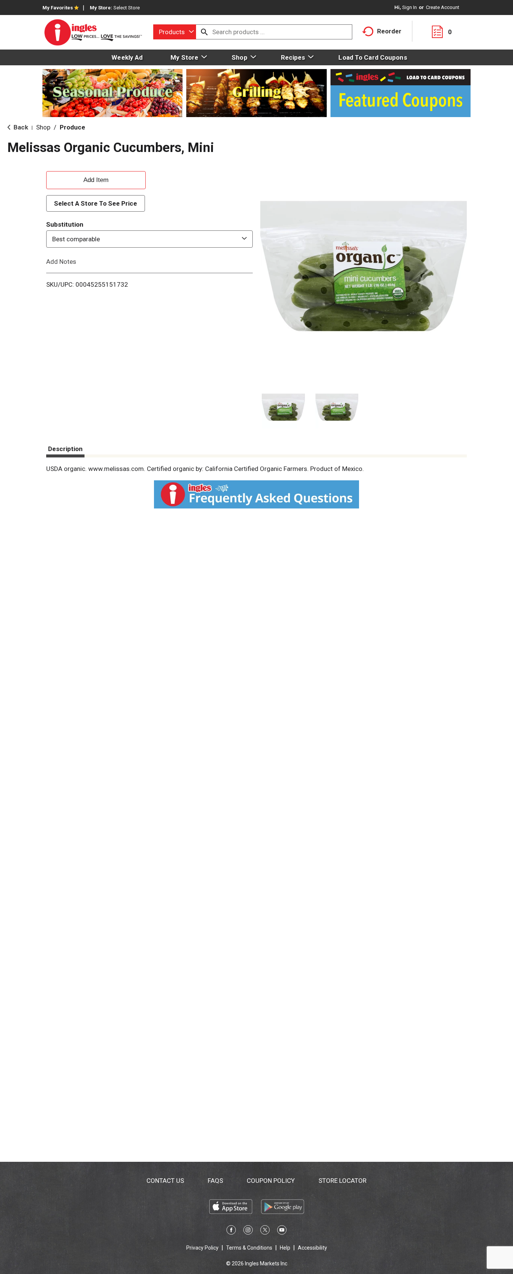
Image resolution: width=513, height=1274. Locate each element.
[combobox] (174, 31)
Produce (72, 127)
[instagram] (248, 1231)
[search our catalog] (204, 31)
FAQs (215, 1180)
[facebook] (231, 1231)
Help (285, 1248)
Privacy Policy (202, 1248)
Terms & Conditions (249, 1248)
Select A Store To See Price (95, 203)
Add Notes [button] (61, 261)
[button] (283, 407)
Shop (43, 127)
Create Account (442, 7)
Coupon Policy (271, 1180)
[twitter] (265, 1231)
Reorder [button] (389, 31)
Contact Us (165, 1180)
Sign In (409, 7)
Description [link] (65, 449)
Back (20, 127)
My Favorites (57, 8)
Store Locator (342, 1180)
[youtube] (282, 1231)
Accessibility (312, 1248)
